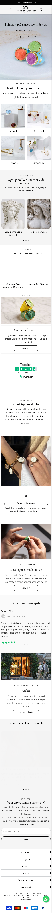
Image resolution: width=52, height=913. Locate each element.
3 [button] (28, 240)
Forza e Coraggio (38, 232)
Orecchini (39, 163)
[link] (26, 461)
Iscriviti (26, 839)
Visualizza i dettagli (11, 784)
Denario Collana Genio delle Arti (13, 285)
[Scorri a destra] (47, 504)
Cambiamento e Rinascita (13, 233)
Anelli (13, 131)
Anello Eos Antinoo (38, 283)
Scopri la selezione (26, 36)
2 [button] (26, 240)
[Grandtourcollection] (13, 116)
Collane (13, 163)
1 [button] (23, 240)
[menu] (4, 9)
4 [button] (29, 295)
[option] (13, 217)
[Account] (40, 9)
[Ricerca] (11, 9)
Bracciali (39, 131)
